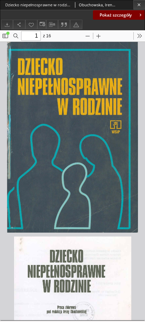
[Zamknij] (139, 5)
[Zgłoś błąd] (76, 24)
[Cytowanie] (64, 24)
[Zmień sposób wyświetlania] (41, 24)
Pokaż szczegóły (116, 15)
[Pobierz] (7, 24)
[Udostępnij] (19, 24)
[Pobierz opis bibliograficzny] (52, 25)
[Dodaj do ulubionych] (31, 24)
